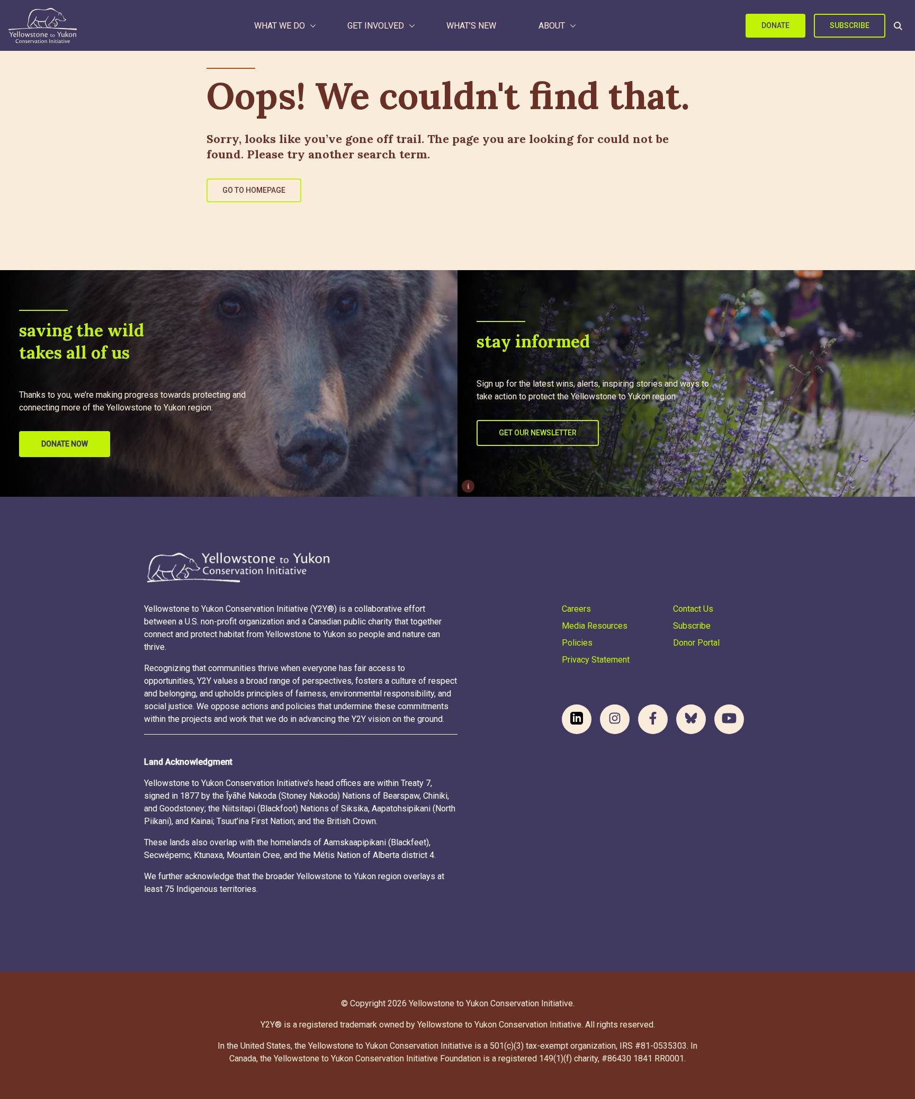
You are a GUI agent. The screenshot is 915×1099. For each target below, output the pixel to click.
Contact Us (693, 609)
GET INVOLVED (375, 26)
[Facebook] (653, 719)
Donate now (64, 444)
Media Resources (594, 626)
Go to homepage (253, 190)
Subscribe (849, 25)
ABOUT (552, 26)
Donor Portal (696, 643)
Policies (577, 643)
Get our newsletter (538, 432)
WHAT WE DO (279, 26)
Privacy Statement (596, 660)
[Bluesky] (691, 719)
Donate (775, 25)
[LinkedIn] (576, 719)
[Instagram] (615, 719)
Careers (576, 609)
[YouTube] (729, 719)
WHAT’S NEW (471, 26)
